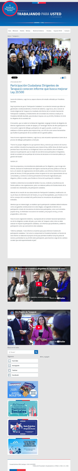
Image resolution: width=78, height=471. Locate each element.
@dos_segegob (44, 357)
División (22, 31)
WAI (67, 466)
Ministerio (15, 31)
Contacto (66, 31)
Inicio (9, 31)
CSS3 (61, 466)
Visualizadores (50, 466)
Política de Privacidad (39, 466)
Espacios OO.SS (58, 31)
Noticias (28, 31)
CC (64, 466)
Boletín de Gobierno (38, 31)
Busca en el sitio (13, 348)
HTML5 (57, 466)
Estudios (49, 31)
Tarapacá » (15, 36)
